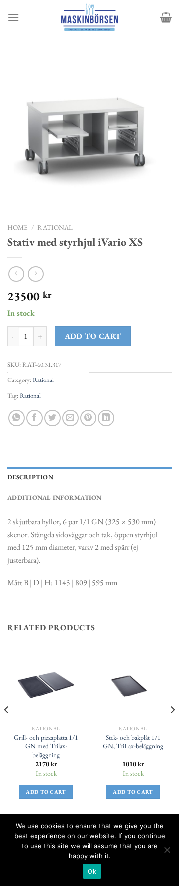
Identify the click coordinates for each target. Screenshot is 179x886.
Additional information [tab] (54, 497)
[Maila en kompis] (70, 418)
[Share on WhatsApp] (16, 418)
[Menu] (13, 17)
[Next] (172, 729)
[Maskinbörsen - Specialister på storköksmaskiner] (89, 17)
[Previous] (7, 729)
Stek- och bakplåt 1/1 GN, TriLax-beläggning (133, 742)
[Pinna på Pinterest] (88, 418)
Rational (55, 227)
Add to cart (93, 336)
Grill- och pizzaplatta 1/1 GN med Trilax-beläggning (46, 746)
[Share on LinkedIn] (106, 418)
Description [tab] (30, 477)
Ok (92, 871)
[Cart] (166, 17)
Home (17, 227)
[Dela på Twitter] (52, 418)
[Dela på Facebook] (34, 418)
